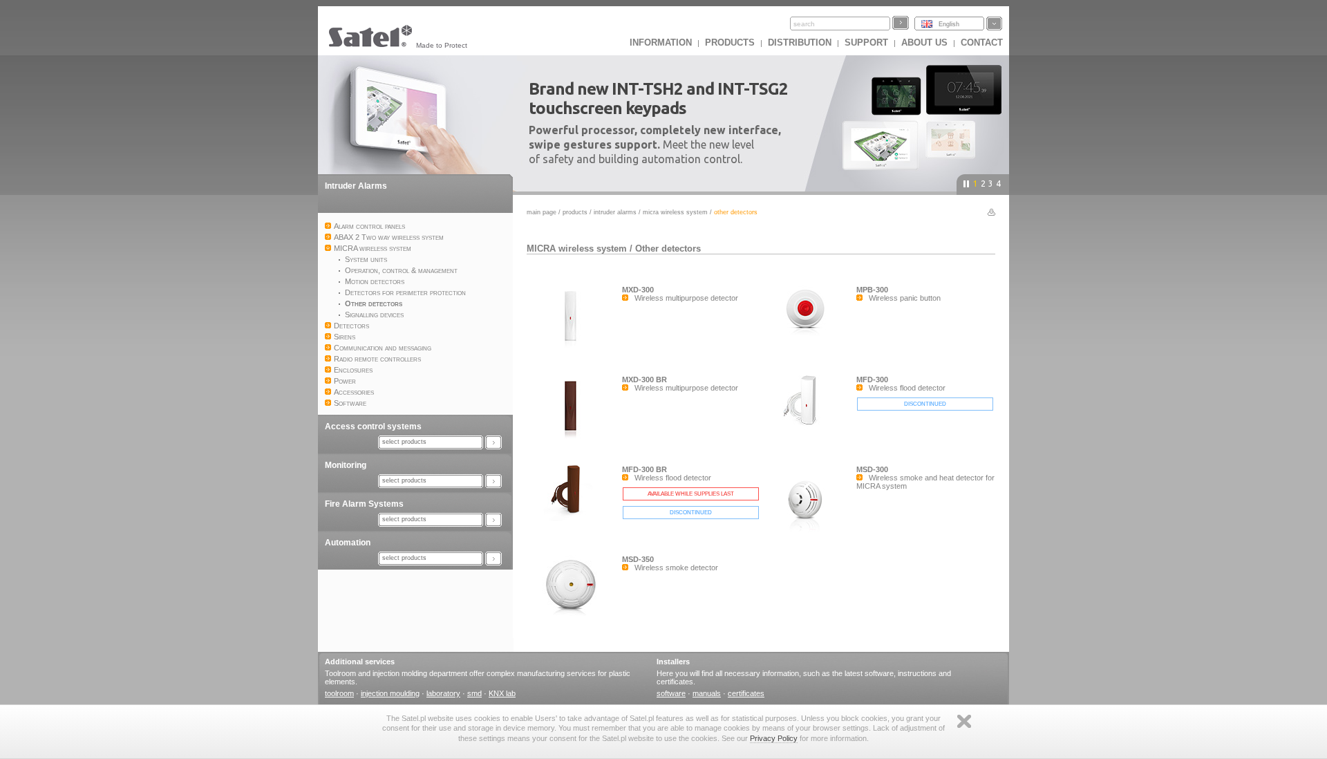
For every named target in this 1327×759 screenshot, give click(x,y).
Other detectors (668, 248)
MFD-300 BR (644, 469)
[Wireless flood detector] (809, 428)
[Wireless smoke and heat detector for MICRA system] (809, 531)
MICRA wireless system (675, 212)
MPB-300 (872, 289)
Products (730, 42)
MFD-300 (872, 379)
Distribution (799, 42)
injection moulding (390, 693)
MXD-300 (638, 289)
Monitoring (345, 465)
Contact (982, 42)
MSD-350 (638, 559)
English (949, 24)
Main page (541, 212)
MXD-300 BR (644, 379)
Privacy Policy (774, 738)
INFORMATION (661, 42)
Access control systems (373, 426)
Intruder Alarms (356, 186)
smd (474, 693)
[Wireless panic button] (809, 346)
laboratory (443, 693)
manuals (707, 693)
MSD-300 (872, 469)
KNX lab (502, 693)
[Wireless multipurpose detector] (574, 346)
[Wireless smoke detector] (574, 616)
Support (866, 42)
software (671, 693)
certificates (746, 693)
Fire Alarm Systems (364, 504)
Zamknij (964, 721)
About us (924, 42)
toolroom (339, 693)
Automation (347, 542)
